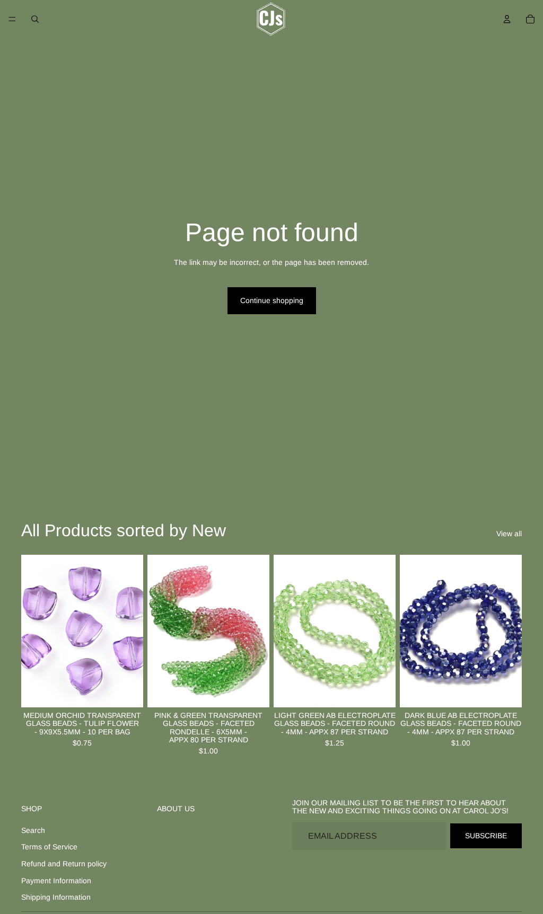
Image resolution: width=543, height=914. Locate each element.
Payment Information (56, 880)
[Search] (35, 19)
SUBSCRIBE (486, 835)
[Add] (126, 690)
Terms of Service (49, 846)
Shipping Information (56, 897)
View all (509, 533)
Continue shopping (271, 300)
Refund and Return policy (64, 863)
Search (33, 830)
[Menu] (12, 19)
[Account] (507, 19)
